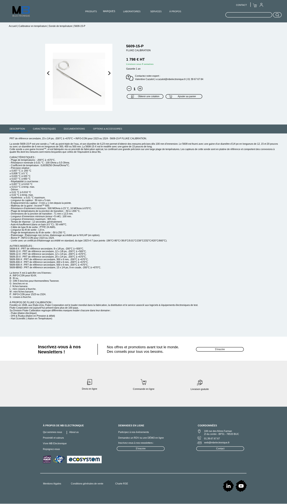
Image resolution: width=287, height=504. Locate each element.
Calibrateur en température (33, 26)
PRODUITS (91, 11)
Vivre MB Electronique (55, 443)
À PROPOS (175, 11)
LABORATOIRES (132, 11)
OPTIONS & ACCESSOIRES (107, 128)
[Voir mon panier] (48, 73)
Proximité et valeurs (53, 438)
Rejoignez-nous (51, 449)
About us (74, 432)
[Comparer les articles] (140, 88)
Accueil (13, 26)
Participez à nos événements (133, 432)
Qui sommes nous (52, 432)
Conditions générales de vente (87, 483)
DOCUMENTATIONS (74, 128)
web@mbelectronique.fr (216, 442)
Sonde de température (60, 26)
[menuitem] (17, 128)
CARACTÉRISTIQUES (44, 128)
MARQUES (109, 11)
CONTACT (241, 5)
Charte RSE (121, 483)
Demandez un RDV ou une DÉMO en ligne (141, 438)
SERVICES (156, 11)
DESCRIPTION (17, 128)
